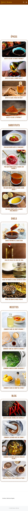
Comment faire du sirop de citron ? (14, 388)
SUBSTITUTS (14, 125)
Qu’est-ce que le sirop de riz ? (14, 78)
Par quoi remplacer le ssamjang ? (14, 147)
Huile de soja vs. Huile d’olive (14, 299)
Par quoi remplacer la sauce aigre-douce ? (14, 188)
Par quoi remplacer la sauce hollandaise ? (14, 210)
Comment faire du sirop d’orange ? (14, 329)
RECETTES (14, 307)
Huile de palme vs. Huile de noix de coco (14, 280)
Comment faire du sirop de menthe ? (14, 368)
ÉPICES (14, 36)
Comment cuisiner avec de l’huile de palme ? (14, 457)
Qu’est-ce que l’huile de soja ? (14, 98)
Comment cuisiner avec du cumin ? (14, 437)
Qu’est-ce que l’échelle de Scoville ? (14, 418)
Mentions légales (10, 498)
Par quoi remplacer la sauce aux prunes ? (14, 167)
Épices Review (16, 508)
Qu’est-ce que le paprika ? (14, 117)
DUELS (14, 218)
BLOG (14, 395)
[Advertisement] (14, 19)
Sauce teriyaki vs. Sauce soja (14, 240)
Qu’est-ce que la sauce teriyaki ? (14, 58)
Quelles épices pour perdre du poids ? (14, 478)
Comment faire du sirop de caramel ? (14, 349)
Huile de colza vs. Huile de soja (14, 260)
